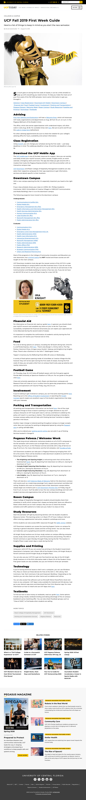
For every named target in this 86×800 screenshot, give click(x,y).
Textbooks (33, 109)
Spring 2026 (9, 731)
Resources (57, 616)
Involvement (45, 105)
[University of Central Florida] (16, 2)
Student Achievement (44, 787)
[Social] (43, 779)
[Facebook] (35, 779)
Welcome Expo (51, 117)
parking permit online (39, 431)
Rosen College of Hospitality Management (28, 612)
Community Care (52, 721)
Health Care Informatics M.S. (27, 236)
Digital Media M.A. (23, 229)
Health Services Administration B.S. (29, 211)
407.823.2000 (56, 792)
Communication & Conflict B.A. (28, 202)
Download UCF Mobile (42, 103)
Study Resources (56, 107)
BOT (16, 784)
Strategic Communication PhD (27, 249)
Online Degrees (40, 784)
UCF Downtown (19, 169)
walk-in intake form (23, 130)
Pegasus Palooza (45, 616)
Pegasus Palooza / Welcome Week (25, 107)
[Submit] (80, 2)
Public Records (66, 784)
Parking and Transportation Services (26, 616)
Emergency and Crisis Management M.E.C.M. (32, 231)
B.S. (40, 207)
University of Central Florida (43, 776)
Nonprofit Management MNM (27, 240)
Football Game (34, 105)
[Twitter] (39, 779)
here (49, 128)
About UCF (10, 784)
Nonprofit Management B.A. (27, 218)
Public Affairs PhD (23, 245)
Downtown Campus (59, 103)
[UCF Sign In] (53, 2)
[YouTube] (47, 779)
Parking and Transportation (60, 105)
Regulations (75, 784)
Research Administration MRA (27, 247)
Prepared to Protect (14, 738)
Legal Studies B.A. (23, 215)
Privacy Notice (56, 784)
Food (26, 105)
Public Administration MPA (26, 243)
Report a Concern (32, 787)
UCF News (55, 787)
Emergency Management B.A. (27, 207)
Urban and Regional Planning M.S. (29, 251)
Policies (48, 784)
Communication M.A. (24, 227)
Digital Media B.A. (23, 204)
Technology (24, 109)
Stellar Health (51, 738)
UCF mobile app (22, 156)
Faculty (27, 784)
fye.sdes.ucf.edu (65, 448)
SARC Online (61, 523)
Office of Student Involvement (38, 396)
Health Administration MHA (26, 234)
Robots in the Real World (56, 704)
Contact (21, 784)
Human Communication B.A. (27, 213)
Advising (16, 103)
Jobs (32, 784)
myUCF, (21, 144)
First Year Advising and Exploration (25, 117)
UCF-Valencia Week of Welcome (38, 481)
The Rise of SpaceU (53, 752)
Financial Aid (18, 105)
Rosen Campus (44, 107)
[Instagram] (50, 779)
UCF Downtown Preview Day (47, 487)
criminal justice (33, 257)
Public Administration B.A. (26, 220)
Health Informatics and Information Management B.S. (36, 209)
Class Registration (27, 103)
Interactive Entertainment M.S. (27, 238)
